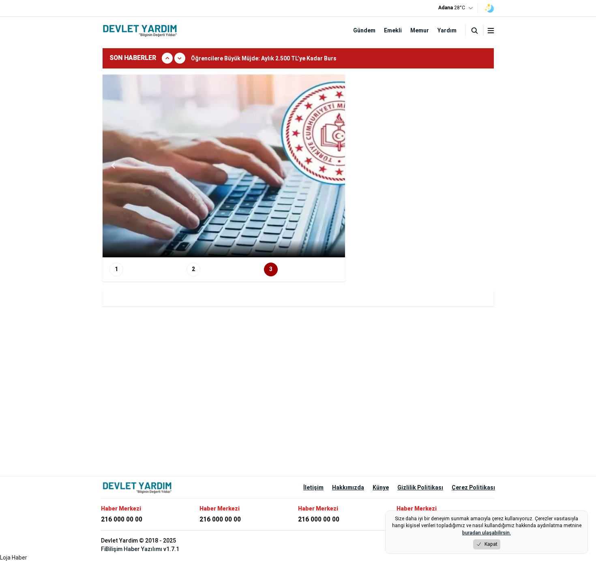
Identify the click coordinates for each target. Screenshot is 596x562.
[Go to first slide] (333, 165)
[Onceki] (167, 58)
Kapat (491, 544)
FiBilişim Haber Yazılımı (131, 549)
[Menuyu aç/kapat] (491, 30)
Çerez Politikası (473, 487)
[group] (302, 58)
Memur (419, 30)
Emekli (393, 30)
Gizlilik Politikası (420, 487)
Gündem (364, 30)
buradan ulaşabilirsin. (486, 533)
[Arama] (474, 30)
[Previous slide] (114, 165)
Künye (381, 487)
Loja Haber (13, 557)
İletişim (313, 487)
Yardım (447, 30)
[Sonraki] (179, 58)
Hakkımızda (348, 487)
